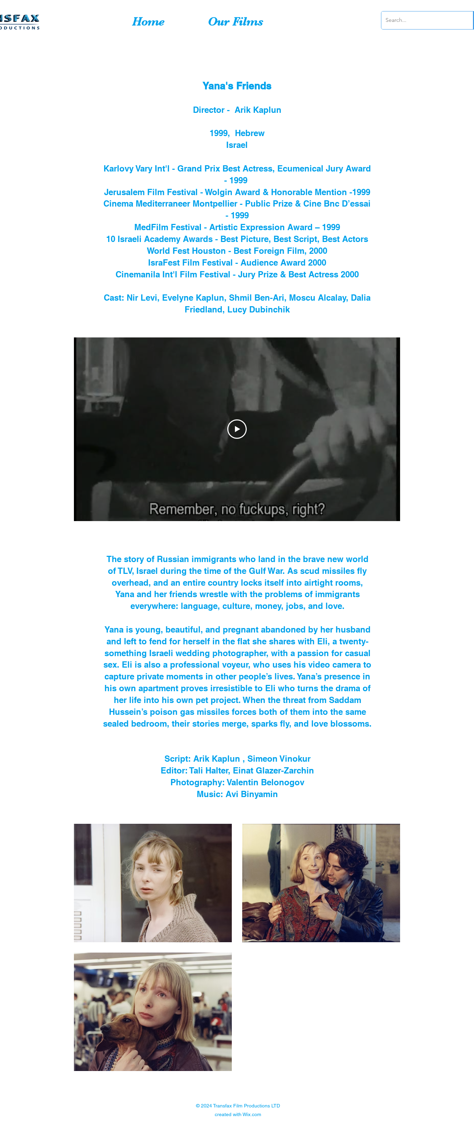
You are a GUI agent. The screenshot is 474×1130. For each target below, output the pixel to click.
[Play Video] (237, 429)
